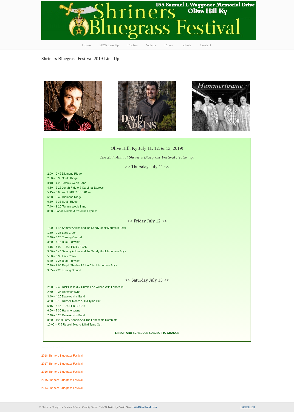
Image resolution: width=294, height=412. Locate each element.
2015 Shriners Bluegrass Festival (62, 380)
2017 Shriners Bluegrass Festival (62, 363)
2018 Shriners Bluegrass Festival (62, 355)
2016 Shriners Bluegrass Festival (62, 371)
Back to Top (247, 407)
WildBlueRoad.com (145, 407)
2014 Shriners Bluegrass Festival (62, 388)
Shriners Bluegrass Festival (148, 20)
